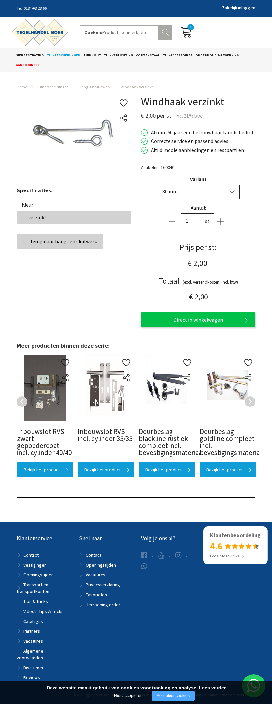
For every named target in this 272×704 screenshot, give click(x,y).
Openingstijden (38, 575)
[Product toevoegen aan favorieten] (123, 103)
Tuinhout (92, 55)
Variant (198, 179)
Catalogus (33, 621)
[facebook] (144, 555)
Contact (31, 555)
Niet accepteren (128, 695)
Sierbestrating (30, 55)
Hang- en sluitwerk (95, 86)
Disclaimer (33, 668)
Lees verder (212, 687)
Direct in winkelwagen (198, 320)
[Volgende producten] (250, 401)
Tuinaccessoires (177, 55)
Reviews (31, 677)
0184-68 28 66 (35, 8)
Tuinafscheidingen (63, 55)
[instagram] (178, 555)
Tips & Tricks (35, 601)
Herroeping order (103, 605)
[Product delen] (123, 118)
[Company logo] (40, 32)
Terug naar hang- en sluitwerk (63, 241)
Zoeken (165, 31)
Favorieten (96, 595)
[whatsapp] (144, 566)
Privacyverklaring (103, 585)
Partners (31, 631)
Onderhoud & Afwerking (217, 55)
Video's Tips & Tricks (43, 611)
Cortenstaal (148, 55)
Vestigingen (35, 565)
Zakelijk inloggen (238, 8)
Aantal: (198, 208)
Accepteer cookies (173, 695)
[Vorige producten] (22, 401)
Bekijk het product (41, 470)
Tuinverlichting (118, 55)
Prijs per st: (198, 247)
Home (22, 86)
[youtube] (161, 555)
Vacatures (33, 641)
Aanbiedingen (28, 65)
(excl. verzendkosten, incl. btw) (198, 281)
